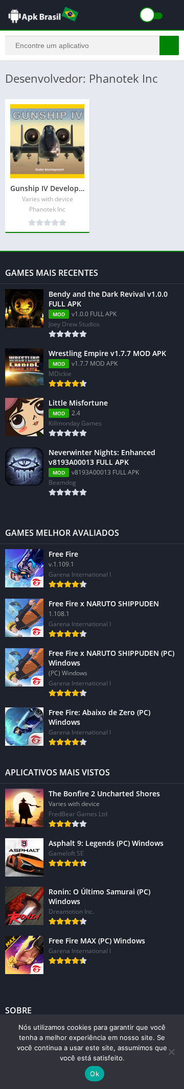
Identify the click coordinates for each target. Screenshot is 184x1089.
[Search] (169, 45)
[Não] (171, 1052)
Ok (94, 1074)
